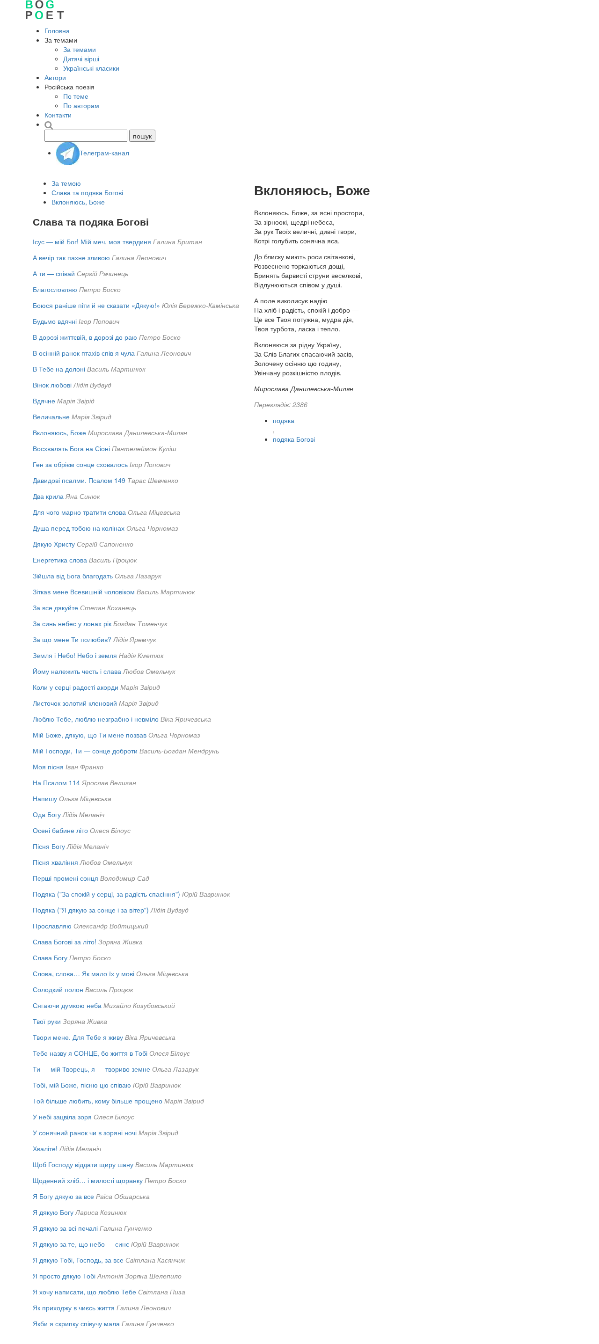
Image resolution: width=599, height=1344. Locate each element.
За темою (66, 183)
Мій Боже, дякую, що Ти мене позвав (89, 734)
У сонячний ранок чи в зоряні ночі (85, 1132)
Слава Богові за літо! (64, 941)
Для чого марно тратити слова (79, 512)
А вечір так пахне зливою (71, 257)
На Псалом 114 (56, 782)
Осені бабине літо (60, 830)
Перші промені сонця (65, 878)
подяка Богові (294, 439)
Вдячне (44, 400)
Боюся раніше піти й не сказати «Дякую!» (96, 305)
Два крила (48, 496)
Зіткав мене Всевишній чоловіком (84, 591)
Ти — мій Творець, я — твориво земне (91, 1069)
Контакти (58, 114)
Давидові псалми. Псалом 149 (79, 480)
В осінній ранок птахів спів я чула (84, 353)
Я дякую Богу (53, 1212)
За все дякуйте (55, 607)
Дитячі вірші (81, 58)
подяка (283, 420)
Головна (57, 30)
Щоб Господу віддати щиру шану (83, 1164)
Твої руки (47, 1021)
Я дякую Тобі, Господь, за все (78, 1259)
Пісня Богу (49, 846)
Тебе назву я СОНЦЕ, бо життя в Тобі (90, 1053)
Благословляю (55, 289)
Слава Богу (50, 957)
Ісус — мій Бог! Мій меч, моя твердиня (92, 241)
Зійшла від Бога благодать (73, 575)
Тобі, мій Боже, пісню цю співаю (82, 1084)
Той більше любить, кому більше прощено (97, 1100)
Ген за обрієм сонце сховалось (80, 464)
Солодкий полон (58, 989)
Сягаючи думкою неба (67, 1005)
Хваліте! (45, 1148)
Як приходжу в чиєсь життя (74, 1307)
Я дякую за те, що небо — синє (81, 1244)
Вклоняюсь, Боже (78, 201)
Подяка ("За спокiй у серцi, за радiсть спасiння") (106, 893)
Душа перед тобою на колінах (78, 528)
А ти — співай (54, 273)
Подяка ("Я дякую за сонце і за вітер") (91, 909)
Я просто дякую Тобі (64, 1275)
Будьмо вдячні (55, 321)
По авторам (81, 105)
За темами (79, 49)
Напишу (45, 798)
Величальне (51, 416)
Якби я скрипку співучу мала (76, 1323)
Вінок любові (52, 384)
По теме (75, 96)
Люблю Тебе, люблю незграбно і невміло (96, 718)
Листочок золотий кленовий (75, 703)
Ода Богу (47, 814)
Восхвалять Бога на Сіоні (71, 448)
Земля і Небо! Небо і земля (75, 655)
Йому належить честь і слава (77, 671)
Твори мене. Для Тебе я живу (78, 1037)
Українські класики (91, 68)
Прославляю (52, 925)
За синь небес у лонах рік (72, 623)
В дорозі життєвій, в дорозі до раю (85, 337)
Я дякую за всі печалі (65, 1228)
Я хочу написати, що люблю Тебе (84, 1291)
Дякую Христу (54, 543)
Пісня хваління (55, 862)
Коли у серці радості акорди (75, 687)
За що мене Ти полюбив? (72, 639)
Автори (55, 77)
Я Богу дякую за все (63, 1196)
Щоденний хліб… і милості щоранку (88, 1180)
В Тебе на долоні (59, 368)
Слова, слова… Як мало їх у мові (83, 973)
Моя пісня (48, 766)
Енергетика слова (60, 559)
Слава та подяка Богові (87, 192)
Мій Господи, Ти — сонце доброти (85, 750)
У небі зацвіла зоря (62, 1116)
